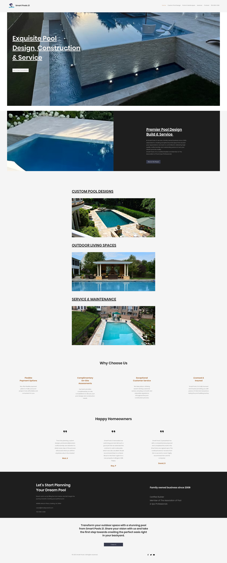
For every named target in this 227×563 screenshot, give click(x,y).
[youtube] (154, 555)
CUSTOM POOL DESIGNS (92, 191)
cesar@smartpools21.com (44, 508)
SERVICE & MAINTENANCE (94, 299)
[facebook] (148, 555)
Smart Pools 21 (23, 5)
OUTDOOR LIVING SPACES (94, 245)
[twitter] (151, 555)
